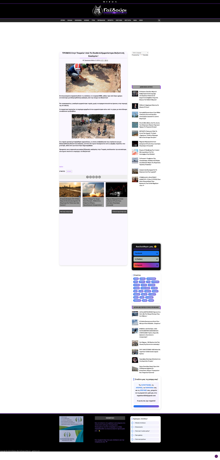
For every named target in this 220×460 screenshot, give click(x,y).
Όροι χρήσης (137, 435)
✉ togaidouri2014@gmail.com (146, 406)
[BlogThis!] (102, 60)
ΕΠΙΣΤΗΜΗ (119, 20)
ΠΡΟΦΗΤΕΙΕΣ (149, 297)
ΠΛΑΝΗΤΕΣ (147, 291)
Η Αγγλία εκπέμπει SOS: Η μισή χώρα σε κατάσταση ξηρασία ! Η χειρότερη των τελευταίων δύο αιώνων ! (70, 202)
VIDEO (141, 20)
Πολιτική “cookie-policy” (141, 431)
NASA (135, 20)
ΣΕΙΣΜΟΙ (151, 300)
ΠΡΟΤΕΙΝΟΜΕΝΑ (151, 278)
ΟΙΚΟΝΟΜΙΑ (78, 20)
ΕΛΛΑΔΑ (70, 20)
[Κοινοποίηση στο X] (104, 60)
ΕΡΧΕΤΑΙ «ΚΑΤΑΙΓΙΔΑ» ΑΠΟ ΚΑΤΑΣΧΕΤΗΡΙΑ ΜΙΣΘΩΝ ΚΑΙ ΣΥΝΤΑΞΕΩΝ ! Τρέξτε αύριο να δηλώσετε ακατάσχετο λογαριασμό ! (148, 333)
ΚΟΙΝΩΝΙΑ (136, 288)
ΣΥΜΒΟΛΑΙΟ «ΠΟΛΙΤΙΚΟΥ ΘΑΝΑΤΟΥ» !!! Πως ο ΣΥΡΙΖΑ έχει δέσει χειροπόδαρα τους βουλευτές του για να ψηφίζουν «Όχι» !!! (150, 181)
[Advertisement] (110, 37)
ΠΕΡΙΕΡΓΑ (110, 20)
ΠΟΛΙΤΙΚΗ (144, 285)
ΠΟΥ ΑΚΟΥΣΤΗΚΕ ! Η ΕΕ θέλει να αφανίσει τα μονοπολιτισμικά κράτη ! (149, 352)
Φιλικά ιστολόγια (139, 423)
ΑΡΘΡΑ (142, 297)
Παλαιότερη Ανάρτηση (119, 211)
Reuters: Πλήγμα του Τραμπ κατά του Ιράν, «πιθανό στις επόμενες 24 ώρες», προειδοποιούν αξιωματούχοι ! (92, 202)
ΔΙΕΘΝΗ (145, 300)
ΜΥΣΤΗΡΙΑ (128, 20)
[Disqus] (93, 241)
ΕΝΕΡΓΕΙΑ (144, 294)
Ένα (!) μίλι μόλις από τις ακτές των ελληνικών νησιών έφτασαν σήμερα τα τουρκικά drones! (149, 125)
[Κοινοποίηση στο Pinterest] (107, 60)
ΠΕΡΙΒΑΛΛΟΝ (101, 20)
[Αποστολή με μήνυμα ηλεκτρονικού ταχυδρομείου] (101, 60)
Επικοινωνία (138, 427)
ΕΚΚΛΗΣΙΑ (155, 291)
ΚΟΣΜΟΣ (86, 20)
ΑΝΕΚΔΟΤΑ (136, 294)
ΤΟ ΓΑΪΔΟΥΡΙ (152, 294)
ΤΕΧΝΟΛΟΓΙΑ (137, 300)
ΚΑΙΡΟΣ (136, 297)
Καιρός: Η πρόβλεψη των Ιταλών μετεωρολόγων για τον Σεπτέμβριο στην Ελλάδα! (149, 152)
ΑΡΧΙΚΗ (63, 20)
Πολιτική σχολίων (139, 439)
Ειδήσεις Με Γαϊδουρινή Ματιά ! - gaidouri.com (25, 451)
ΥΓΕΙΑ (93, 20)
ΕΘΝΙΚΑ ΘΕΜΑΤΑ (145, 288)
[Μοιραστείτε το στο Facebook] (105, 60)
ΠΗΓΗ (61, 167)
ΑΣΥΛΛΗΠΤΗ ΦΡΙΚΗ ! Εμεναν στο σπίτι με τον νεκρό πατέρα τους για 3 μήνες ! (149, 314)
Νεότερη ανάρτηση (66, 211)
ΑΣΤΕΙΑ (141, 291)
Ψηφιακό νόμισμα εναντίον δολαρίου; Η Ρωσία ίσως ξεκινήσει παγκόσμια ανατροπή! (115, 202)
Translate (145, 55)
